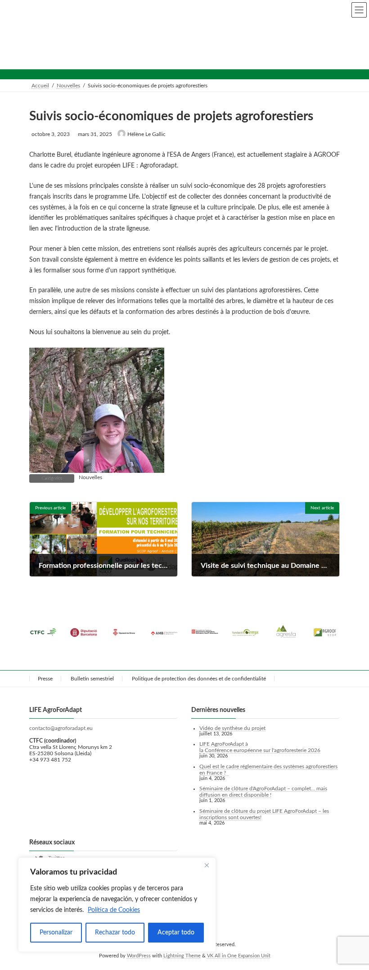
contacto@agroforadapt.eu (61, 728)
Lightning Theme (182, 956)
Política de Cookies (114, 910)
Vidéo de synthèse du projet (232, 728)
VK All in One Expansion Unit (238, 956)
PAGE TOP (351, 931)
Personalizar (56, 932)
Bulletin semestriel (92, 678)
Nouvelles (90, 477)
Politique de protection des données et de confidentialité (199, 678)
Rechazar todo (115, 932)
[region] (117, 904)
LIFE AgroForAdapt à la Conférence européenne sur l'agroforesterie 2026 (259, 747)
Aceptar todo (176, 932)
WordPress (139, 956)
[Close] (206, 865)
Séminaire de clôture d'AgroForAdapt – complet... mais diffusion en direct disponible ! (263, 792)
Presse (45, 678)
